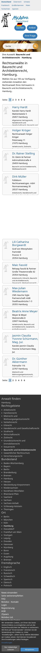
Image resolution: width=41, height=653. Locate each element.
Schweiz (27, 2)
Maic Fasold (19, 265)
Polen (28, 5)
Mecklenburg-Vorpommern (17, 484)
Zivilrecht (8, 437)
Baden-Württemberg (14, 463)
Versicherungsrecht (13, 456)
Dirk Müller (19, 176)
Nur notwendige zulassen (10, 648)
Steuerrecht (9, 446)
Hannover (8, 544)
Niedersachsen (11, 487)
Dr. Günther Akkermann (19, 360)
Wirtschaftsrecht (12, 434)
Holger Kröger (21, 130)
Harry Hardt (19, 107)
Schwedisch (9, 576)
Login (4, 605)
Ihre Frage (30, 35)
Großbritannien (18, 5)
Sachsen (8, 500)
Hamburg (8, 478)
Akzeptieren (29, 649)
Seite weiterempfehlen (12, 595)
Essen (6, 553)
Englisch (8, 567)
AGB (3, 611)
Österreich (17, 2)
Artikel (32, 27)
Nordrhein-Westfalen (14, 490)
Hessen (7, 481)
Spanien (15, 9)
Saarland (8, 497)
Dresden (8, 541)
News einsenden (9, 592)
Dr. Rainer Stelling (23, 153)
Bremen (7, 475)
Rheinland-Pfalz (11, 494)
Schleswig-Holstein (13, 506)
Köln (6, 522)
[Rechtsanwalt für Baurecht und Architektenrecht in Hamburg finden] (20, 17)
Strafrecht (8, 431)
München (8, 519)
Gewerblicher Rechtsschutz (17, 453)
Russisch (8, 573)
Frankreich (5, 5)
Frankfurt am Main (13, 532)
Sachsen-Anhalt (11, 503)
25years (5, 614)
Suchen (20, 27)
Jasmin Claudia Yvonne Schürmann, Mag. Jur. (25, 339)
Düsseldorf (9, 529)
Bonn (6, 550)
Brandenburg (10, 472)
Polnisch (8, 585)
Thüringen (9, 509)
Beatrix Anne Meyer (25, 311)
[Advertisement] (20, 217)
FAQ (3, 598)
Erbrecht (8, 425)
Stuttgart (8, 535)
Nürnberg (8, 547)
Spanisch (8, 579)
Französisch (9, 570)
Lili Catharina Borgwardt (20, 243)
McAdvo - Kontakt (10, 601)
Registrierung (7, 608)
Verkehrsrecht (10, 422)
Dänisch (7, 582)
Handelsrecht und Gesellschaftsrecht (21, 428)
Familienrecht (10, 413)
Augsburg (8, 556)
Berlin (6, 469)
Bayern (7, 466)
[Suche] (35, 46)
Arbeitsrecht (10, 409)
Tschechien (5, 9)
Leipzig (7, 538)
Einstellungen (7, 642)
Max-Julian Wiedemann (20, 289)
